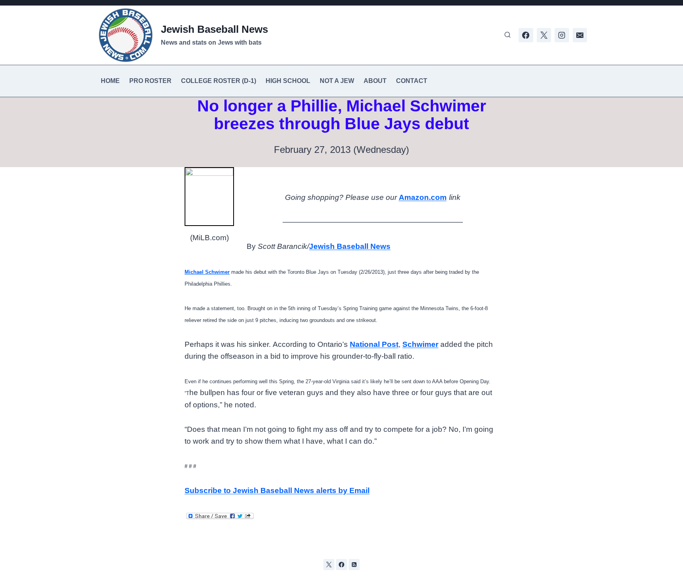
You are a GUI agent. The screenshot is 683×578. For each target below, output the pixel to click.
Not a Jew (337, 80)
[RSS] (354, 564)
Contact (411, 80)
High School (288, 80)
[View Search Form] (507, 35)
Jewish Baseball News (350, 246)
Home (110, 80)
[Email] (580, 35)
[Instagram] (562, 35)
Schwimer (420, 344)
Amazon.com (423, 197)
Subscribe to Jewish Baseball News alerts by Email (277, 490)
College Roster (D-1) (218, 80)
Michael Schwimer (207, 272)
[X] (544, 35)
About (375, 80)
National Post (374, 344)
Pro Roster (150, 80)
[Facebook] (526, 35)
